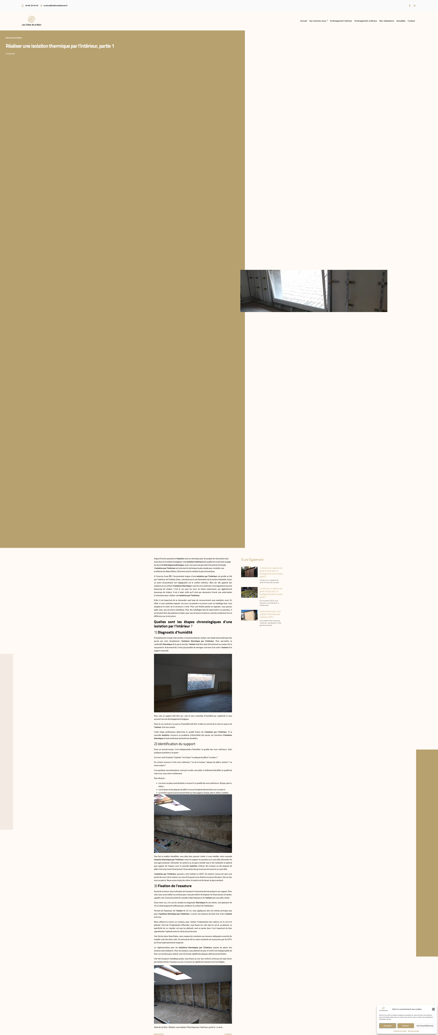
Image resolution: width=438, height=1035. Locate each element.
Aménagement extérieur (365, 20)
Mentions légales (413, 1031)
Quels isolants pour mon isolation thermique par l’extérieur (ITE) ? (270, 614)
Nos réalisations (386, 20)
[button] (433, 1009)
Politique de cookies (400, 1031)
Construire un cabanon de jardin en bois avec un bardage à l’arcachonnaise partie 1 (271, 593)
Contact (411, 20)
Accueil (303, 20)
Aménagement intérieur (341, 20)
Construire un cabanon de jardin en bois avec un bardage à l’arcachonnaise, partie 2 (271, 572)
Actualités (400, 20)
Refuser (405, 1026)
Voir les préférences (425, 1026)
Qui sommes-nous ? (318, 20)
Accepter (387, 1026)
